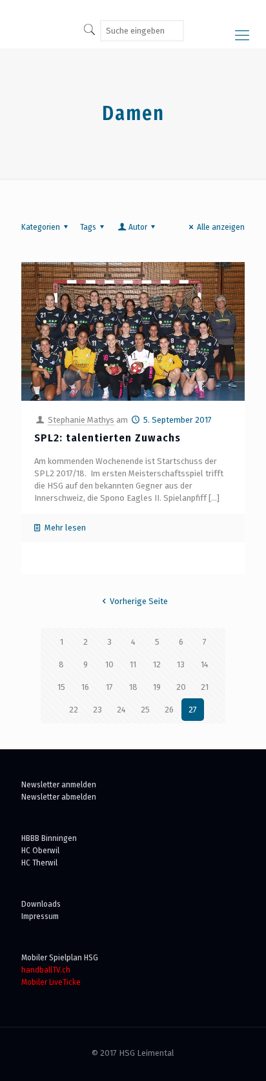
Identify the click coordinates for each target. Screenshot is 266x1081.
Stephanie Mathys (81, 420)
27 (193, 709)
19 (157, 687)
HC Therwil (39, 862)
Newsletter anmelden (58, 784)
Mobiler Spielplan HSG (59, 957)
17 (109, 687)
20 (181, 687)
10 (109, 664)
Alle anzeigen (221, 227)
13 (181, 664)
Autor (137, 227)
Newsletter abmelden (58, 797)
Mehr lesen (65, 527)
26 (169, 709)
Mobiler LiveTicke (51, 982)
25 (145, 709)
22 (73, 709)
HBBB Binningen (49, 838)
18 (133, 687)
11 (133, 664)
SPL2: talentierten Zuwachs (107, 438)
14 (205, 664)
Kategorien (40, 227)
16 (85, 687)
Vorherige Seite (139, 601)
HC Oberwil (40, 850)
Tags (88, 227)
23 (97, 709)
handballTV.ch (45, 970)
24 (121, 709)
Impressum (40, 916)
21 (205, 687)
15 (61, 687)
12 (157, 664)
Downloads (41, 904)
